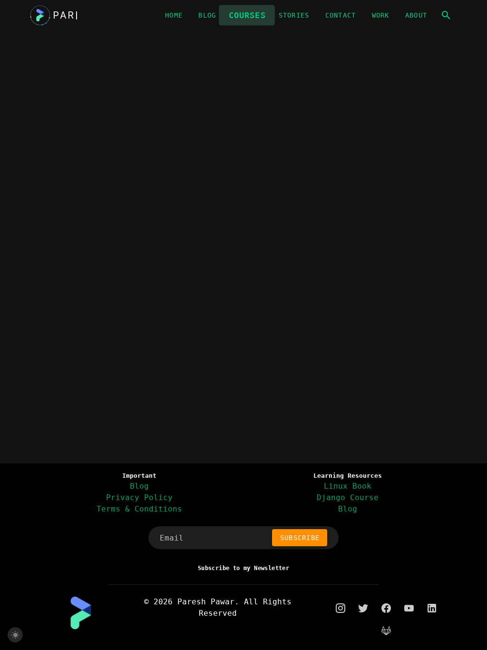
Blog (139, 486)
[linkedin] (432, 608)
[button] (446, 15)
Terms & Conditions (139, 508)
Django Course (348, 497)
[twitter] (363, 608)
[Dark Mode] (15, 634)
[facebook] (386, 608)
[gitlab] (386, 631)
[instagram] (340, 608)
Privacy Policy (139, 497)
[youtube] (409, 608)
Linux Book (347, 486)
